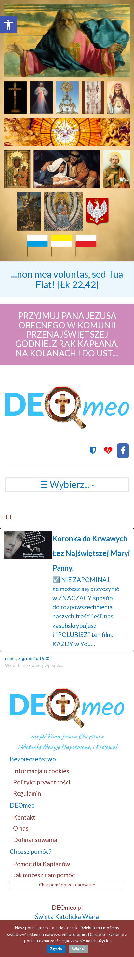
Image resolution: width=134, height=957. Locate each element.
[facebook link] (123, 450)
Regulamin (27, 793)
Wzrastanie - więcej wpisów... (34, 665)
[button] (8, 24)
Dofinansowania (35, 839)
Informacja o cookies (41, 771)
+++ (6, 516)
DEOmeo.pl (67, 907)
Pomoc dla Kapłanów (41, 863)
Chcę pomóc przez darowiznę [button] (67, 884)
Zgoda (56, 948)
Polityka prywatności (41, 782)
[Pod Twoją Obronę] (93, 450)
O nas (21, 828)
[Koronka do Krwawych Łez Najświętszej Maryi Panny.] (67, 590)
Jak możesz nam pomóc (44, 875)
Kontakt (24, 817)
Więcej (78, 948)
